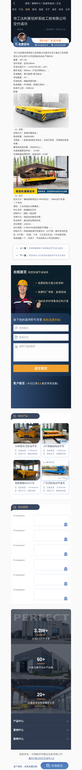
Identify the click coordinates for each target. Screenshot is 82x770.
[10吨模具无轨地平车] (26, 433)
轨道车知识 (48, 3)
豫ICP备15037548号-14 (41, 758)
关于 (47, 9)
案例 (34, 9)
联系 (61, 9)
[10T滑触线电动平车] (55, 433)
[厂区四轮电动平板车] (55, 470)
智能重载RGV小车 (25, 483)
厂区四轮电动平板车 (54, 483)
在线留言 (57, 765)
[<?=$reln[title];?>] (23, 522)
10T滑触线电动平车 (53, 446)
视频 (41, 9)
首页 (27, 3)
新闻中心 (36, 3)
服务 (54, 9)
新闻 (27, 9)
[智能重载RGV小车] (26, 470)
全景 (67, 9)
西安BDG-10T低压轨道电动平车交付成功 (47, 255)
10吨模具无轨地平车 (26, 446)
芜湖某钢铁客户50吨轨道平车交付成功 (46, 248)
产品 (21, 9)
